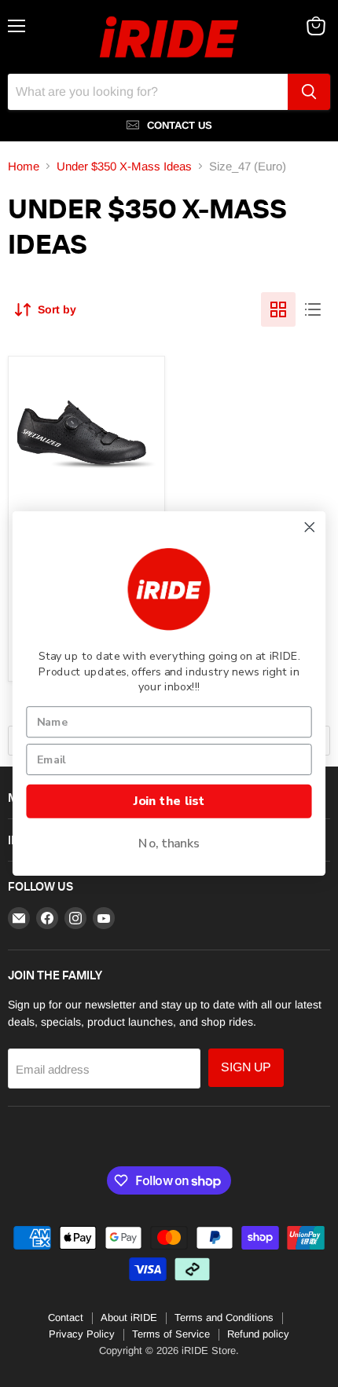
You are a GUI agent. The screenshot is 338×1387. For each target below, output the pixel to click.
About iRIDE (129, 1317)
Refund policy (258, 1334)
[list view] (313, 309)
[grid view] (278, 309)
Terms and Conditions (224, 1317)
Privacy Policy (82, 1334)
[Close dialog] (310, 527)
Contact (65, 1317)
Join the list (169, 801)
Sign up (246, 1067)
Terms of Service (171, 1334)
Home (23, 166)
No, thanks (169, 843)
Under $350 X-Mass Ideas (124, 166)
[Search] (309, 92)
